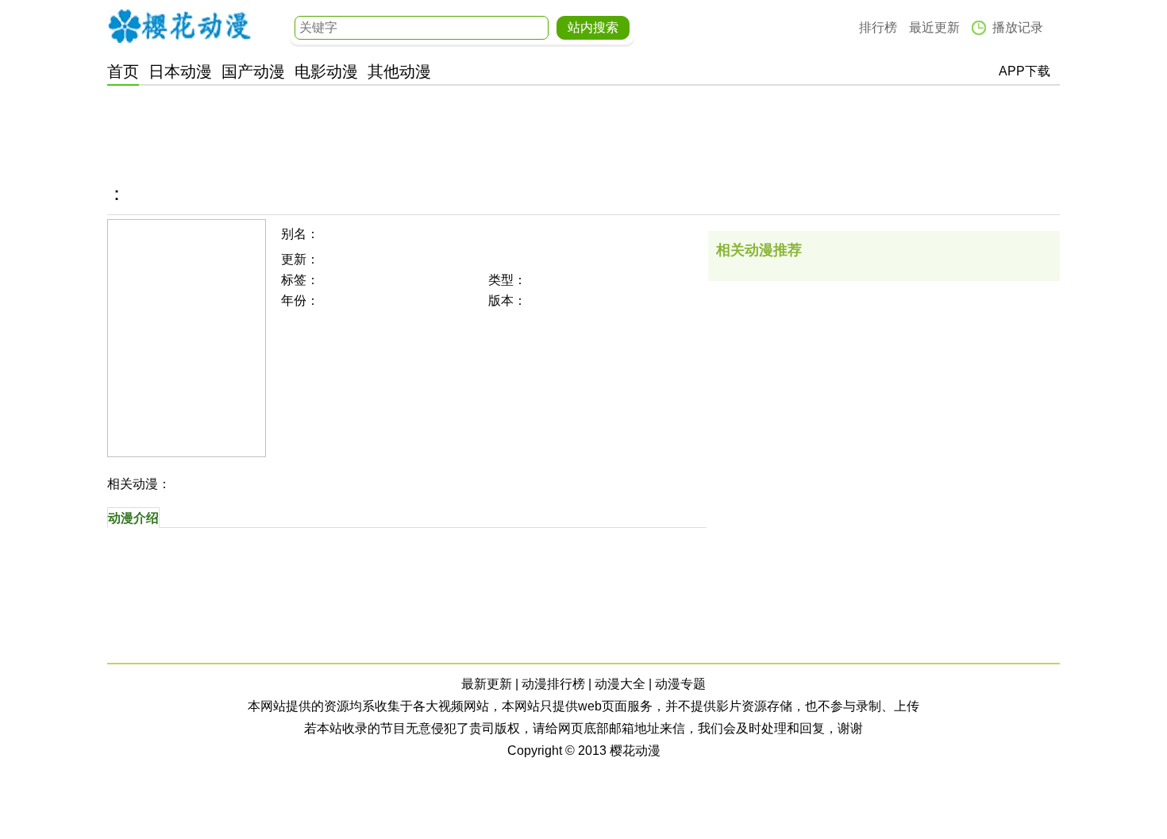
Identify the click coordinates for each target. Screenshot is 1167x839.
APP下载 (1024, 71)
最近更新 (934, 27)
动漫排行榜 (553, 684)
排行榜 (878, 27)
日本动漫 (180, 71)
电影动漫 (326, 71)
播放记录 (1017, 27)
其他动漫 (399, 71)
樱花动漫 (179, 26)
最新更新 (486, 684)
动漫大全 (620, 684)
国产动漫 (253, 71)
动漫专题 (680, 684)
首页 (123, 71)
